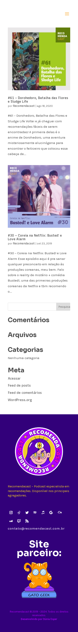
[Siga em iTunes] (43, 512)
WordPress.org (20, 400)
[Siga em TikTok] (19, 512)
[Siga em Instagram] (11, 512)
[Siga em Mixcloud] (59, 512)
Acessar (14, 378)
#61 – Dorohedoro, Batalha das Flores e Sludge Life (38, 99)
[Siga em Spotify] (35, 512)
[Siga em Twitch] (19, 521)
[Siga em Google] (51, 512)
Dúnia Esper (50, 619)
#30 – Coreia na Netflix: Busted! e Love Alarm (35, 237)
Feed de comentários (25, 393)
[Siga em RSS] (27, 521)
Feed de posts (19, 385)
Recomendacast (24, 106)
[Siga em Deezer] (11, 521)
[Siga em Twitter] (27, 512)
